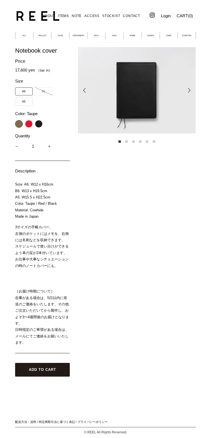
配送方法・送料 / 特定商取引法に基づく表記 (45, 421)
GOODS (150, 35)
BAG (114, 35)
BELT (96, 35)
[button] (24, 91)
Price (20, 61)
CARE (168, 35)
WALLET (42, 35)
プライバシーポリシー (92, 421)
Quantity (22, 135)
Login (166, 15)
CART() (185, 15)
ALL (24, 35)
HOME (132, 35)
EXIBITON (186, 35)
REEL (91, 432)
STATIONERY (78, 35)
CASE (60, 35)
